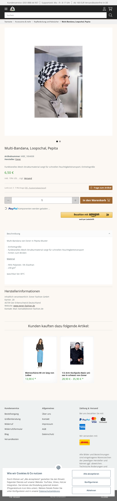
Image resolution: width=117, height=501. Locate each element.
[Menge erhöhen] (75, 200)
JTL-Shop (104, 497)
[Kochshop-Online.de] (12, 9)
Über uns (46, 413)
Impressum (47, 424)
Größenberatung (13, 419)
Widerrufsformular (14, 429)
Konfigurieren (91, 482)
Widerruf (9, 424)
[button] (104, 9)
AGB (44, 429)
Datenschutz (48, 434)
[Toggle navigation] (6, 9)
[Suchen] (110, 15)
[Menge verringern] (8, 200)
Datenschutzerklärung (49, 491)
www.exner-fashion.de (24, 305)
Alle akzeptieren (91, 474)
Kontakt (45, 419)
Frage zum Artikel (102, 187)
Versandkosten (12, 439)
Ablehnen (91, 490)
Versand (28, 178)
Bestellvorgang (12, 413)
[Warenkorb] (109, 9)
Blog (7, 434)
